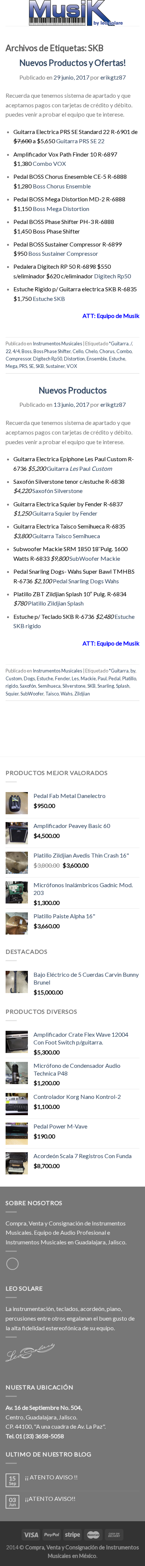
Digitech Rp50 (112, 275)
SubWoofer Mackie (95, 558)
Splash (122, 686)
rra (64, 468)
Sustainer (55, 366)
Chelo (91, 351)
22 (8, 351)
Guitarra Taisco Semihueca (66, 535)
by (132, 671)
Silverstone (74, 686)
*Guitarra (119, 343)
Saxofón (28, 686)
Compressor (18, 359)
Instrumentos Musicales (57, 343)
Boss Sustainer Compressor (63, 253)
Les (73, 468)
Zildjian (82, 694)
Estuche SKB (49, 298)
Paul (84, 468)
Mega (11, 366)
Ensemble (97, 359)
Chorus (107, 351)
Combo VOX (49, 163)
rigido (12, 686)
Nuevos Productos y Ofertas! (72, 63)
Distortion (74, 359)
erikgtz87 (113, 77)
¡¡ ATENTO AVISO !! (51, 1477)
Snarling (105, 686)
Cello (77, 351)
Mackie (88, 678)
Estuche (117, 359)
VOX (72, 366)
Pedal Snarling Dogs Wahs (86, 580)
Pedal (114, 678)
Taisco (52, 694)
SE (31, 366)
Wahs (66, 694)
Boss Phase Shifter (52, 351)
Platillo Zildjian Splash (56, 603)
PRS (23, 366)
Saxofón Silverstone (57, 490)
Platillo (129, 678)
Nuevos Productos (73, 390)
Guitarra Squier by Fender (64, 513)
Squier (12, 694)
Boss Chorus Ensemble (62, 186)
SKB (40, 366)
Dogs (29, 678)
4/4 (16, 351)
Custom (101, 468)
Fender (62, 678)
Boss (27, 351)
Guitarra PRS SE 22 (80, 140)
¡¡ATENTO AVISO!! (50, 1498)
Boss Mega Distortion (61, 208)
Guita (54, 468)
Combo (124, 351)
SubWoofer (32, 694)
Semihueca (49, 686)
